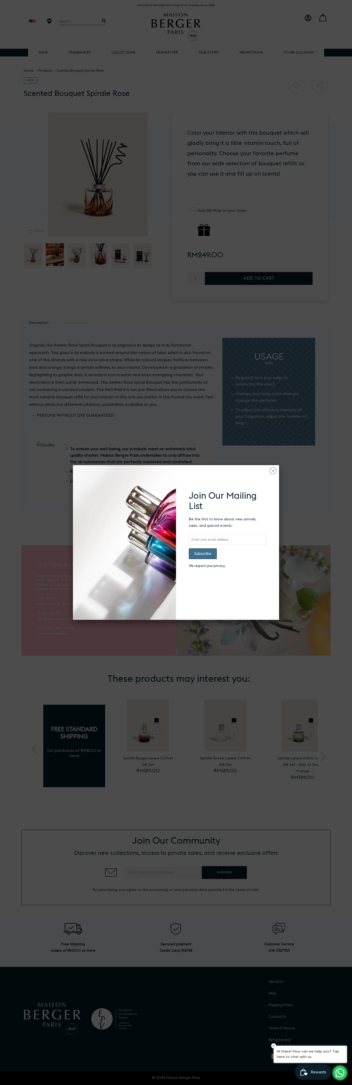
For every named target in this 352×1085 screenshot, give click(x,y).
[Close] (273, 469)
